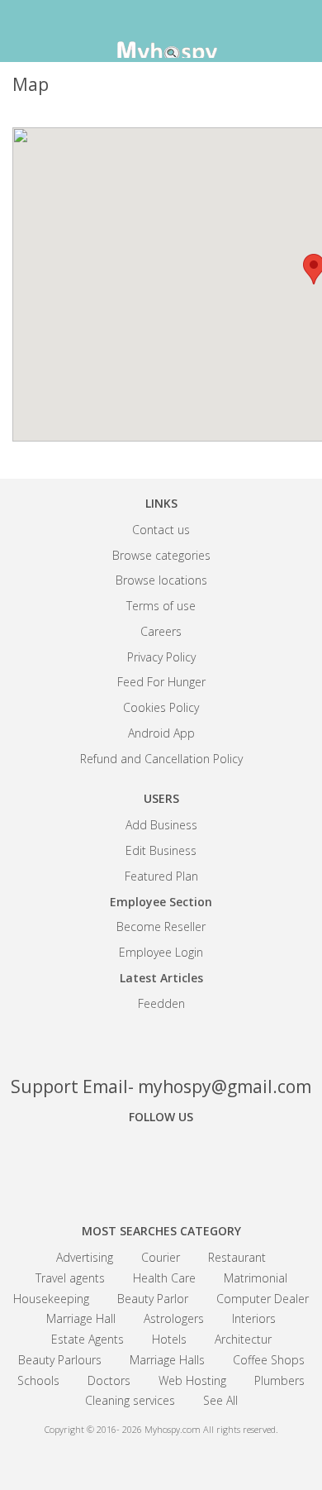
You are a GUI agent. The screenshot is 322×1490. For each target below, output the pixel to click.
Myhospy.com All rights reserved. (211, 1429)
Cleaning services (130, 1400)
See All (220, 1400)
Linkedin (218, 1162)
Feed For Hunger (161, 682)
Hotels (169, 1339)
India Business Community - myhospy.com (161, 33)
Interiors (254, 1318)
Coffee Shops (269, 1360)
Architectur (243, 1339)
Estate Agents (87, 1339)
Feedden (161, 1003)
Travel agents (70, 1278)
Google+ (161, 1162)
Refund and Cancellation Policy (161, 758)
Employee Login (161, 952)
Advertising (84, 1257)
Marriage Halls (167, 1360)
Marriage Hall (81, 1318)
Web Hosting (192, 1380)
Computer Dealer (262, 1298)
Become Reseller (161, 926)
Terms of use (161, 606)
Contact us (161, 529)
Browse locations (161, 580)
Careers (161, 631)
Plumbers (279, 1380)
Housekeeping (51, 1298)
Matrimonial (255, 1278)
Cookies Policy (161, 707)
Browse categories (161, 555)
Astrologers (174, 1318)
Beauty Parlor (152, 1298)
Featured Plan (161, 876)
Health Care (164, 1278)
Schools (38, 1380)
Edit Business (161, 850)
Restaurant (237, 1257)
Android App (161, 733)
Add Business (161, 825)
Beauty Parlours (60, 1360)
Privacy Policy (161, 657)
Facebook (103, 1162)
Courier (160, 1257)
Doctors (109, 1380)
